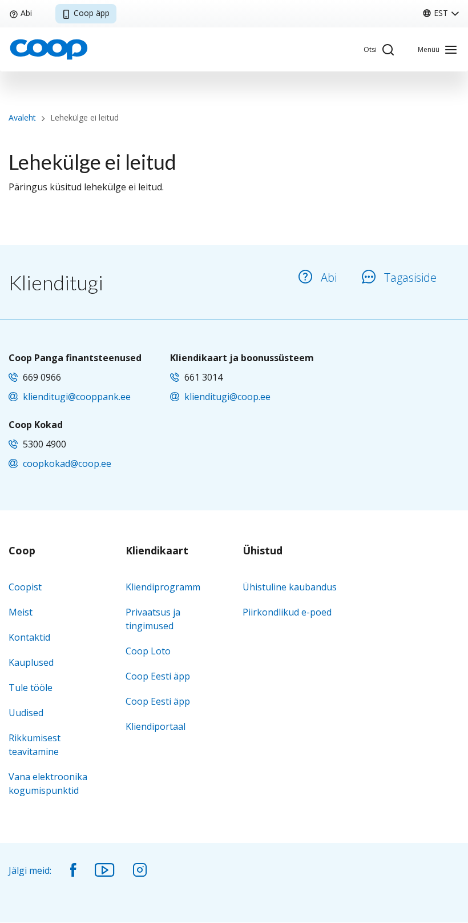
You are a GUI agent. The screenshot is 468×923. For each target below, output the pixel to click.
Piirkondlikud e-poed (287, 612)
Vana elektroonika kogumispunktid (48, 783)
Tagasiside (410, 277)
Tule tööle (31, 687)
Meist (21, 612)
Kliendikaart (157, 551)
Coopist (25, 587)
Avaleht (22, 117)
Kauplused (31, 662)
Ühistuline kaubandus (290, 587)
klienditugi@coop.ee (227, 396)
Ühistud (263, 551)
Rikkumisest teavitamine (34, 745)
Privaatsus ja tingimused (153, 619)
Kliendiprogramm (163, 587)
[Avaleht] (48, 48)
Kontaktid (29, 637)
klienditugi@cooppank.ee (77, 396)
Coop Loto (148, 651)
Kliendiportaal (155, 726)
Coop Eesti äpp (158, 676)
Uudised (26, 712)
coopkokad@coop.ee (67, 463)
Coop (22, 551)
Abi (26, 12)
